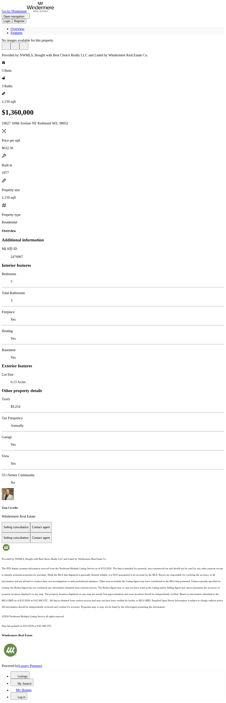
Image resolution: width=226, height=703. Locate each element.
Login (7, 21)
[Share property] (23, 46)
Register (19, 21)
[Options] (6, 46)
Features (16, 33)
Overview (17, 29)
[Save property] (15, 46)
